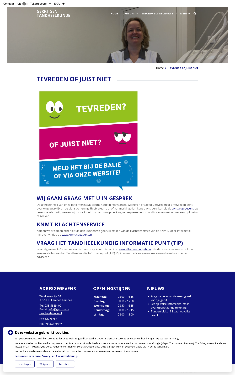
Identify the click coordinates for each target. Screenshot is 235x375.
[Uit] (25, 4)
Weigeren (45, 364)
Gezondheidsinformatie (158, 13)
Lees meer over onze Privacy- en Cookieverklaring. (46, 356)
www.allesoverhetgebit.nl (135, 249)
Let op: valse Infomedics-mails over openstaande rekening (170, 306)
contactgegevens (183, 208)
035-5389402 (53, 305)
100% (57, 3)
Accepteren (65, 364)
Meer (183, 13)
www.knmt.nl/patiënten (77, 234)
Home (114, 13)
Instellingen (24, 364)
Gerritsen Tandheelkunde (53, 13)
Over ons (128, 13)
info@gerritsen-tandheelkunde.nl (54, 311)
